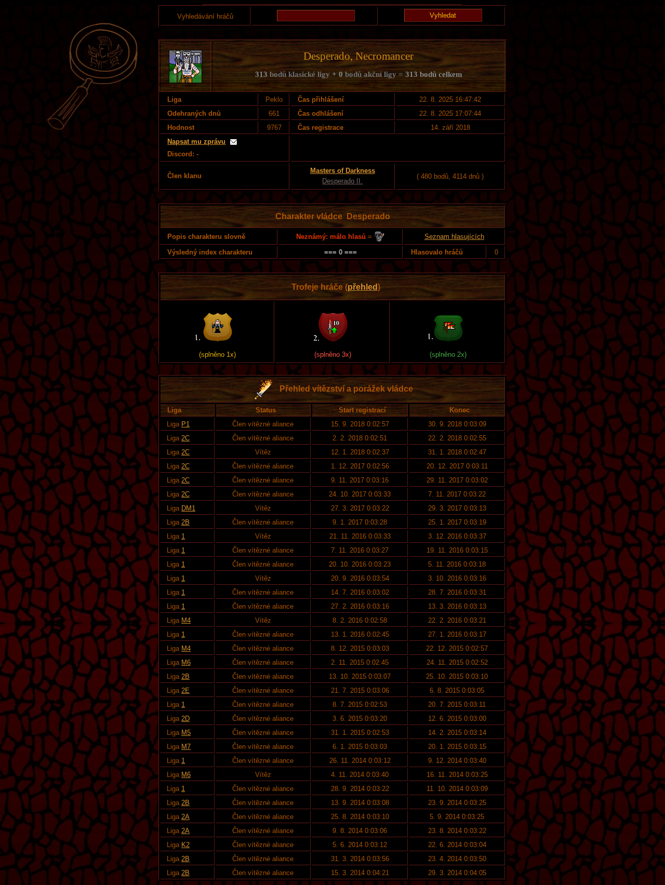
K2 (185, 845)
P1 (185, 424)
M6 (186, 662)
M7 (186, 746)
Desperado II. (342, 181)
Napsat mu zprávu (196, 141)
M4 (186, 620)
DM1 (188, 508)
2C (185, 438)
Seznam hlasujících (454, 236)
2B (185, 522)
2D (185, 718)
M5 (186, 732)
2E (185, 690)
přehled (363, 287)
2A (185, 817)
